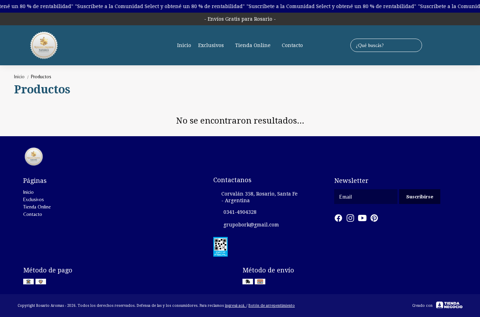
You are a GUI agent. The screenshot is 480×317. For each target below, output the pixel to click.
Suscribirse (419, 196)
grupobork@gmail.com (251, 224)
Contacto (292, 45)
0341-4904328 (240, 212)
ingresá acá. (235, 306)
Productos (41, 76)
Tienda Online (253, 45)
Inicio (184, 45)
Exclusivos (211, 45)
